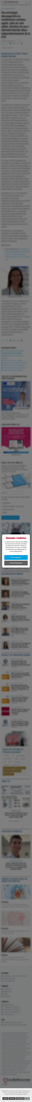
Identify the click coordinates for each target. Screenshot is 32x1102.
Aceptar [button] (5, 1098)
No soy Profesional (16, 563)
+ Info (27, 1098)
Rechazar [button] (12, 1098)
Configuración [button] (20, 1098)
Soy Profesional (16, 557)
